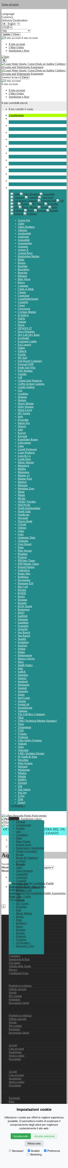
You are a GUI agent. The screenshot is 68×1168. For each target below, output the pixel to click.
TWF (21, 730)
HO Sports (24, 413)
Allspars (22, 230)
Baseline (23, 266)
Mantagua (23, 472)
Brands (13, 187)
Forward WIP (26, 364)
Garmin (22, 374)
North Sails (24, 511)
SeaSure (22, 645)
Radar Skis (24, 573)
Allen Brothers (26, 226)
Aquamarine (25, 243)
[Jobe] (15, 207)
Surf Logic (24, 697)
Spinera (22, 678)
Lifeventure (24, 442)
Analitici (35, 1151)
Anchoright (24, 233)
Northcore (23, 514)
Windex (22, 773)
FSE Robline (25, 370)
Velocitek (23, 750)
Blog (11, 1101)
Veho (21, 746)
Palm (21, 547)
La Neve (14, 180)
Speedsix (23, 674)
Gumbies (23, 393)
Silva (21, 661)
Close (16, 34)
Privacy (13, 969)
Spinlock (23, 681)
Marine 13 (24, 475)
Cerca (25, 77)
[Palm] (52, 207)
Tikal (21, 717)
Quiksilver (24, 570)
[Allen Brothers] (30, 194)
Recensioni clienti (19, 1002)
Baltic (21, 259)
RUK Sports (25, 606)
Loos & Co (24, 455)
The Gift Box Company (31, 714)
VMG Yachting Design (31, 753)
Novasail (23, 517)
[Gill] (60, 200)
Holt (20, 416)
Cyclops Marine (27, 311)
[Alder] (15, 194)
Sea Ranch (24, 632)
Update (6, 34)
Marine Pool (25, 478)
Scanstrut (23, 625)
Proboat (22, 557)
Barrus (21, 262)
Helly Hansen (26, 406)
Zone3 (21, 802)
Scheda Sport (16, 146)
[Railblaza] (17, 210)
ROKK (22, 593)
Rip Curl (23, 586)
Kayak (12, 166)
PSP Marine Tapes (28, 563)
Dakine (22, 321)
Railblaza (23, 576)
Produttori (14, 999)
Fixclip (22, 354)
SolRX (22, 671)
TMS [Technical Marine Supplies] (37, 720)
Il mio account (17, 44)
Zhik (20, 799)
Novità (13, 992)
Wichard (22, 766)
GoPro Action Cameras (31, 383)
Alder (21, 223)
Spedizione (15, 1052)
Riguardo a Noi (25, 946)
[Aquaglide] (47, 194)
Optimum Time (26, 537)
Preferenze (53, 1151)
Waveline (23, 760)
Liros (21, 446)
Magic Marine (26, 462)
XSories (22, 782)
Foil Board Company (30, 361)
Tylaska (22, 733)
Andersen (23, 236)
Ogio (21, 534)
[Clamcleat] (18, 197)
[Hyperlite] (51, 204)
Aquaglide (24, 239)
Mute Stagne (16, 139)
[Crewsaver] (45, 197)
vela (11, 118)
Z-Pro (21, 796)
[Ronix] (29, 210)
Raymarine (24, 580)
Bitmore (22, 275)
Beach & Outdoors (19, 173)
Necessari (17, 1151)
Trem (21, 724)
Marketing (36, 1154)
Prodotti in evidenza (20, 985)
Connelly (23, 302)
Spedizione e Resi (19, 50)
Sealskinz (23, 642)
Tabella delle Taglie (20, 966)
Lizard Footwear (27, 449)
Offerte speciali (17, 989)
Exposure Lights (27, 341)
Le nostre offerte (10, 1009)
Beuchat (22, 272)
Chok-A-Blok (26, 289)
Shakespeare (25, 655)
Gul (20, 390)
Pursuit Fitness (26, 567)
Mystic (22, 498)
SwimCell (23, 704)
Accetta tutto (21, 1136)
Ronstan (22, 599)
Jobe (20, 429)
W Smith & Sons (27, 756)
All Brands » (18, 805)
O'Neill (22, 524)
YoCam (22, 792)
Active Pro (24, 220)
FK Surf (22, 357)
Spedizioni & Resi (19, 959)
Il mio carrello (9, 102)
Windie (22, 776)
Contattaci (14, 955)
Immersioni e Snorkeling (23, 153)
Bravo (21, 282)
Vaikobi (22, 743)
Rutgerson (24, 609)
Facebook (14, 1097)
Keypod (22, 436)
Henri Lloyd (25, 410)
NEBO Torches (27, 501)
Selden (22, 648)
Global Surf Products (30, 380)
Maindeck (23, 465)
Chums (22, 292)
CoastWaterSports (28, 298)
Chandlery (15, 125)
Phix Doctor (25, 550)
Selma (21, 652)
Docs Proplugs (26, 331)
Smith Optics (25, 665)
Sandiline (23, 622)
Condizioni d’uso (18, 973)
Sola (20, 668)
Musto (21, 495)
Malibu (22, 468)
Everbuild (23, 338)
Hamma (22, 396)
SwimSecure (25, 707)
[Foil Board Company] (24, 200)
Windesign (24, 769)
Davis (21, 325)
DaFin (21, 318)
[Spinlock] (17, 213)
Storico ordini (16, 1055)
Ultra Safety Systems (30, 740)
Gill (20, 377)
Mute (12, 132)
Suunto (22, 701)
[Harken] (23, 204)
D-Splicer (23, 315)
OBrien (22, 527)
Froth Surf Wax (27, 367)
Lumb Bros (24, 459)
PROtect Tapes (26, 560)
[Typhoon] (30, 213)
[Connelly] (31, 197)
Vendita (20, 828)
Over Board (24, 544)
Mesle (21, 491)
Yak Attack (24, 789)
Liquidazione (16, 115)
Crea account (16, 1048)
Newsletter (15, 1059)
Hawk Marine (26, 403)
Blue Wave (24, 279)
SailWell (22, 616)
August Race (25, 253)
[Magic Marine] (28, 207)
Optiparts (23, 540)
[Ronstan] (40, 210)
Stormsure (23, 684)
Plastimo (23, 553)
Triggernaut (24, 727)
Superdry (23, 691)
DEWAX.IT (25, 328)
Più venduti (15, 996)
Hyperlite (23, 419)
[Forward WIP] (47, 200)
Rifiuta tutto (34, 1143)
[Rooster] (52, 210)
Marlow (22, 482)
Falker (21, 347)
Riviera (22, 589)
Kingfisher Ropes (28, 439)
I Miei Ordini (16, 47)
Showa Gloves (26, 658)
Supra (21, 694)
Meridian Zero (26, 488)
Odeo (21, 531)
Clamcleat (23, 295)
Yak (20, 786)
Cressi (21, 305)
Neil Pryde (24, 504)
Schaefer (23, 629)
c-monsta (23, 285)
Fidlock (22, 351)
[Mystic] (43, 207)
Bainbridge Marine (28, 256)
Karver (22, 432)
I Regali (20, 821)
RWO (21, 612)
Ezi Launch (24, 344)
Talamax (23, 710)
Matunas (23, 485)
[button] (14, 818)
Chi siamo (14, 962)
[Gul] (14, 204)
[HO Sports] (36, 204)
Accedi (13, 1045)
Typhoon (23, 737)
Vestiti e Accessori (19, 160)
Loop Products (26, 452)
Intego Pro (24, 423)
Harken (22, 400)
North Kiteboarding (29, 508)
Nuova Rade (25, 521)
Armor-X (23, 249)
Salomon (23, 619)
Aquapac (23, 246)
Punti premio (39, 815)
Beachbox (23, 269)
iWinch (22, 426)
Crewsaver (24, 308)
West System (25, 763)
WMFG (22, 779)
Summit (22, 688)
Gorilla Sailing (26, 387)
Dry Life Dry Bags (29, 334)
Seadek (22, 639)
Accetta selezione (44, 1136)
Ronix (21, 596)
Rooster (22, 603)
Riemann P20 (25, 583)
